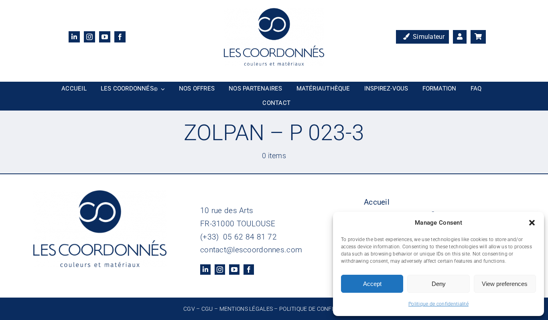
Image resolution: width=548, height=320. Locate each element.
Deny (439, 283)
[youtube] (104, 36)
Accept (372, 283)
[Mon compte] (460, 37)
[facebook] (120, 36)
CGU (207, 309)
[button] (532, 223)
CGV (189, 309)
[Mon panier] (478, 37)
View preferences (505, 283)
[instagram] (89, 36)
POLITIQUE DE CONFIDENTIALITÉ (322, 309)
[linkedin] (74, 36)
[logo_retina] (274, 11)
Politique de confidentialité (438, 304)
